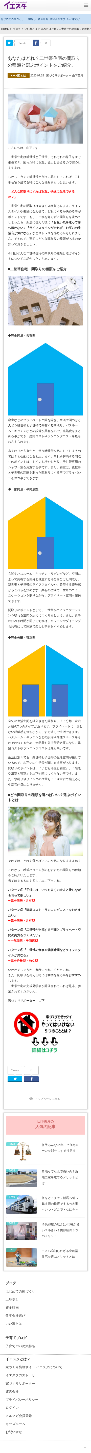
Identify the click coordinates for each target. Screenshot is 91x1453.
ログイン (12, 1408)
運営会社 (12, 1391)
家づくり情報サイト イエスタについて (34, 1367)
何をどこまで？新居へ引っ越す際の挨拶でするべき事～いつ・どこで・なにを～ (60, 1203)
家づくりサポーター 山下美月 (64, 75)
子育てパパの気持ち (20, 1346)
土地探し (31, 19)
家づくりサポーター (20, 1383)
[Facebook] (36, 43)
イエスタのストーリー (22, 1375)
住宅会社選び (57, 19)
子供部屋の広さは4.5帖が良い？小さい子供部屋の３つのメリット (60, 1230)
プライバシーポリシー (22, 1400)
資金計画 (43, 19)
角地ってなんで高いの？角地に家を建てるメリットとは (60, 1177)
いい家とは (73, 19)
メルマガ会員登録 (19, 1416)
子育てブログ (16, 1338)
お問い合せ (14, 1432)
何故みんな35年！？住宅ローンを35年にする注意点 (60, 1148)
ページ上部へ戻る (84, 1447)
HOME (5, 29)
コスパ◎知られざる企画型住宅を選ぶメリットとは (60, 1253)
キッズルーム (15, 1424)
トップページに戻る (47, 1098)
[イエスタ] (15, 7)
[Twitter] (9, 43)
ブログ (16, 29)
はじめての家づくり (12, 19)
